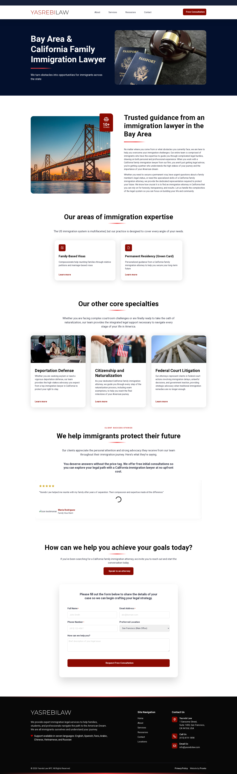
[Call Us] (174, 736)
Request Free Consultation (119, 663)
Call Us (183, 734)
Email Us (183, 744)
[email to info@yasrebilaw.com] (174, 745)
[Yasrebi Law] (174, 719)
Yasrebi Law (185, 718)
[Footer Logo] (51, 712)
